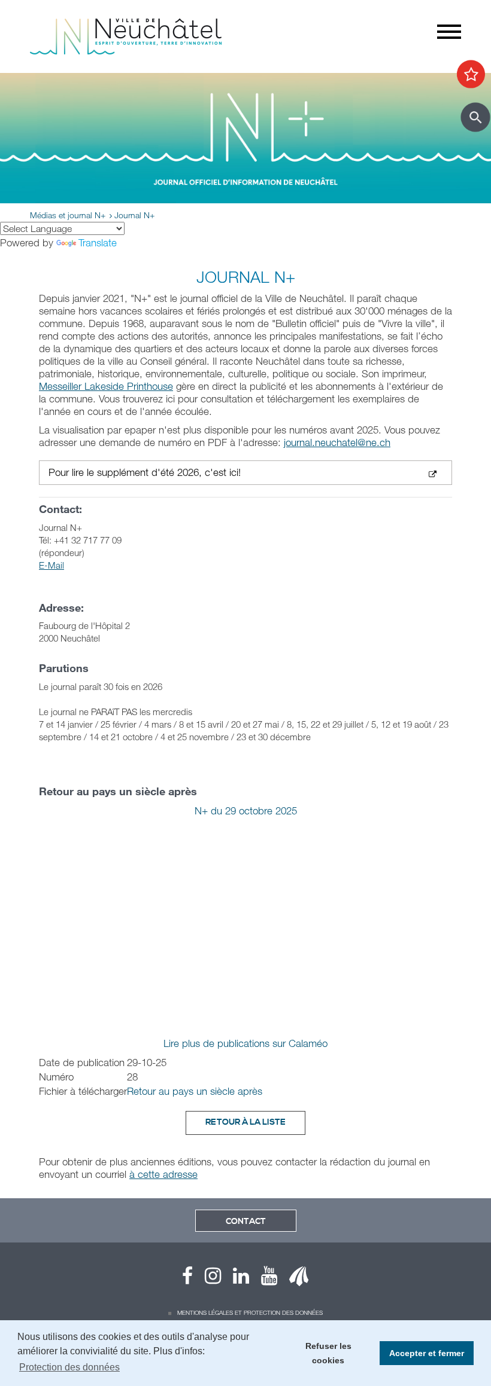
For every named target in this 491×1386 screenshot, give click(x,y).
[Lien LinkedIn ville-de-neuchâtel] (235, 1278)
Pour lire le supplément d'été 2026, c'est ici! (145, 472)
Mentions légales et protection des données (250, 1312)
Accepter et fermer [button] (426, 1353)
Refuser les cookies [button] (328, 1353)
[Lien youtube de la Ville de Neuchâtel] (263, 1278)
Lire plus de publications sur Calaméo (245, 1043)
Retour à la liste (245, 1122)
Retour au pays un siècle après (194, 1091)
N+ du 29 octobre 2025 (246, 810)
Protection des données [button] (69, 1367)
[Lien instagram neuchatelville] (207, 1278)
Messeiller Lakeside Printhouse (106, 386)
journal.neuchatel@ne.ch (337, 442)
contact (246, 1221)
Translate (97, 242)
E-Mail (51, 565)
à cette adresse (163, 1174)
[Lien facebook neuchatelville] (187, 1278)
